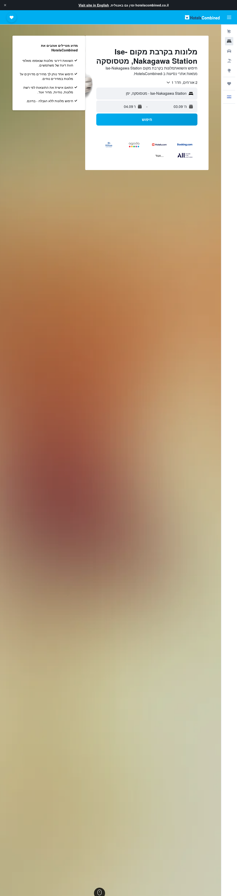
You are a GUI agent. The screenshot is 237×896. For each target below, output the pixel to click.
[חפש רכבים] (229, 51)
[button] (5, 5)
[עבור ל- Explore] (229, 70)
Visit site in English (93, 5)
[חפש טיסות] (229, 31)
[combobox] (181, 82)
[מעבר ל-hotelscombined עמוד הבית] (202, 17)
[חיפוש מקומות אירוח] (229, 41)
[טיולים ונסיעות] (229, 83)
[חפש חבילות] (229, 60)
